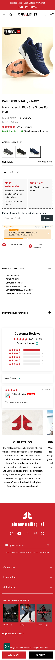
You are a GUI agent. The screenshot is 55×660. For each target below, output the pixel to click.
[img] (11, 390)
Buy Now (41, 655)
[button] (8, 127)
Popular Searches (12, 633)
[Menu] (4, 15)
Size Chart (47, 161)
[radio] (8, 152)
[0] (50, 15)
